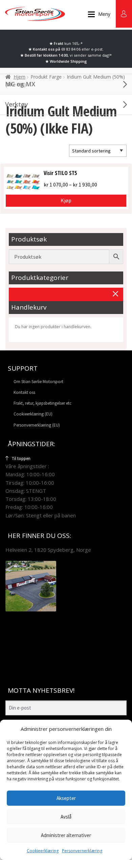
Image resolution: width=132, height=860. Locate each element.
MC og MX (20, 84)
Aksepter (66, 798)
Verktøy (16, 104)
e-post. (97, 49)
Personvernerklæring (82, 851)
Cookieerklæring (43, 851)
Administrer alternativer (66, 835)
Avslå (66, 816)
